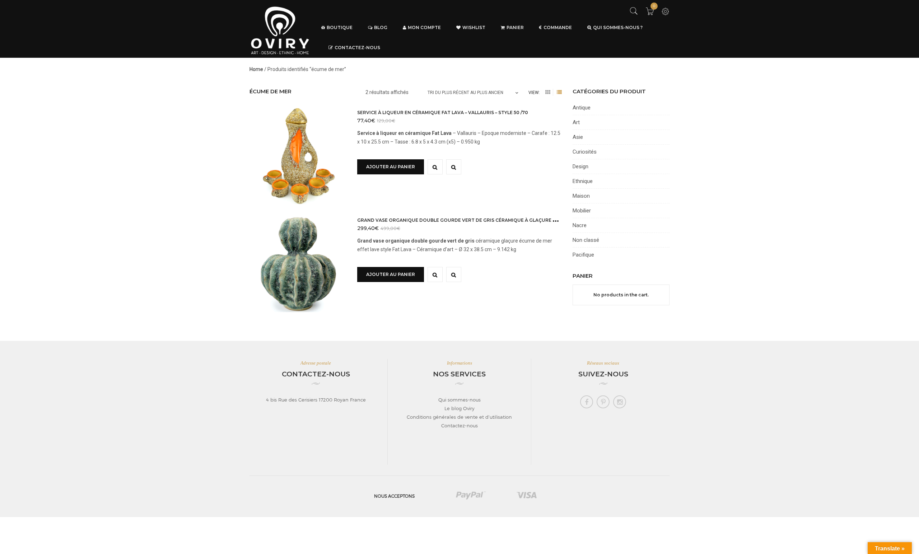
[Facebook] (586, 401)
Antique (582, 107)
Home (256, 69)
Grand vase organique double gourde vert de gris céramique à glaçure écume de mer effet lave (486, 220)
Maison (581, 196)
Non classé (586, 240)
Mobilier (582, 210)
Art (576, 122)
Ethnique (583, 181)
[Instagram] (619, 401)
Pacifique (583, 255)
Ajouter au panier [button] (390, 166)
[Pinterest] (603, 401)
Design (580, 166)
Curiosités (585, 152)
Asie (578, 137)
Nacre (580, 225)
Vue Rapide (435, 166)
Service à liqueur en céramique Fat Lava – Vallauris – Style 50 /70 (442, 112)
